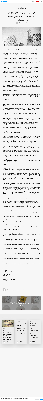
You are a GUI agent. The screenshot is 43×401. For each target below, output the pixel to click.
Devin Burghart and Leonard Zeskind (23, 22)
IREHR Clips (18, 321)
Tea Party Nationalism (5, 328)
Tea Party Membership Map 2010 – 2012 (9, 279)
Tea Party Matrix (7, 269)
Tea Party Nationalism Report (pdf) (21, 303)
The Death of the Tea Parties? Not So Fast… (10, 274)
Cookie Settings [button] (37, 399)
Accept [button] (41, 399)
